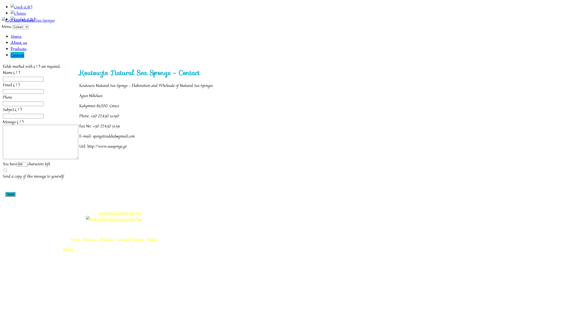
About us (19, 43)
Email (7, 85)
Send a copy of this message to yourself (33, 176)
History (138, 239)
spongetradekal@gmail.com (120, 213)
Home (16, 36)
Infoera (68, 249)
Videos (152, 239)
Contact (17, 55)
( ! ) (16, 72)
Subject (8, 109)
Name (7, 72)
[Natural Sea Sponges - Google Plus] (114, 219)
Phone (7, 97)
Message (9, 122)
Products (19, 49)
